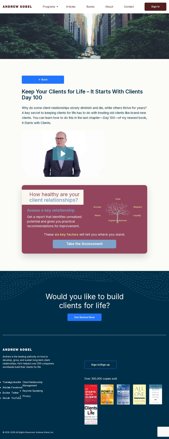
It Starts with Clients (36, 123)
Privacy (27, 396)
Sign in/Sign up (100, 364)
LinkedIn (15, 382)
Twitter (15, 392)
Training (7, 382)
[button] (63, 153)
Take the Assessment (84, 244)
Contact (129, 6)
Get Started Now (84, 317)
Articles (70, 6)
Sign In (155, 6)
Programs (49, 6)
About (109, 6)
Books (90, 6)
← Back (43, 79)
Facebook (17, 387)
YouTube (16, 398)
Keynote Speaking (33, 390)
